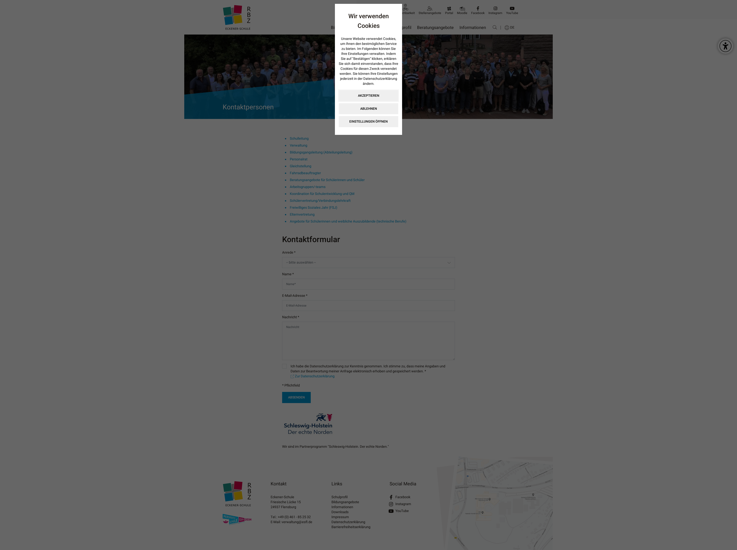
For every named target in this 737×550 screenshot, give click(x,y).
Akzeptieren (368, 95)
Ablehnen (368, 108)
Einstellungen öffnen (368, 121)
